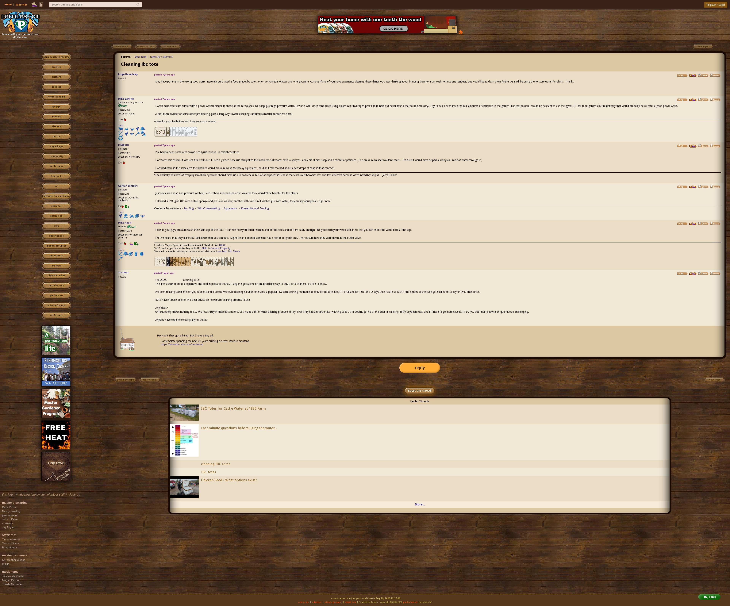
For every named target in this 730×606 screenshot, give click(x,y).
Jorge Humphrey (128, 74)
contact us (303, 602)
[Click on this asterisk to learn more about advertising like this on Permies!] (461, 32)
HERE (222, 245)
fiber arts (56, 176)
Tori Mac (123, 272)
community (56, 156)
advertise (316, 602)
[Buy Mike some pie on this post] (693, 100)
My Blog (189, 208)
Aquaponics (230, 208)
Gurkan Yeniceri (128, 185)
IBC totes (208, 472)
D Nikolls (123, 145)
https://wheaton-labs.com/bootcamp (182, 344)
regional (56, 206)
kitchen (56, 126)
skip (56, 226)
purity (56, 136)
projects (56, 265)
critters (56, 77)
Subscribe (22, 4)
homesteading (56, 96)
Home (8, 4)
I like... (121, 125)
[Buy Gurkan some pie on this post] (693, 187)
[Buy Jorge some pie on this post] (693, 75)
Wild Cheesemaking (209, 208)
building (56, 87)
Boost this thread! (420, 390)
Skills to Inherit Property (216, 248)
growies (56, 67)
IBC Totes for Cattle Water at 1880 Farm (233, 408)
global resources (56, 245)
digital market (56, 275)
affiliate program (333, 602)
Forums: (126, 56)
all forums (56, 315)
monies (56, 116)
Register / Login (715, 4)
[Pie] (34, 4)
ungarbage (56, 146)
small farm (140, 56)
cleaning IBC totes (215, 464)
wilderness (56, 166)
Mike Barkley (126, 98)
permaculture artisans (56, 196)
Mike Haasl (125, 222)
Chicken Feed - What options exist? (229, 480)
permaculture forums (56, 57)
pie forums (56, 295)
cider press (56, 255)
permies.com (56, 285)
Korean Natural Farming (255, 208)
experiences (56, 236)
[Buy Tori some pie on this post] (693, 273)
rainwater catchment (161, 56)
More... (420, 504)
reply (420, 367)
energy (56, 106)
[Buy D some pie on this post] (693, 146)
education (56, 216)
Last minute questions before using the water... (239, 428)
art (56, 186)
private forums (56, 305)
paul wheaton (410, 602)
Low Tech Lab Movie (228, 251)
